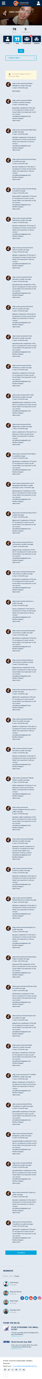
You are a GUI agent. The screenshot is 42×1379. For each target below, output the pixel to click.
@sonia (14, 167)
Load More (21, 1252)
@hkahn (15, 255)
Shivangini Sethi (15, 1310)
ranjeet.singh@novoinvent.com (22, 809)
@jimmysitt (16, 520)
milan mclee (16, 83)
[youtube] (16, 1369)
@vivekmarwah (17, 284)
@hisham (15, 905)
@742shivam (16, 994)
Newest (5, 1276)
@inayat (15, 756)
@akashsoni (16, 1023)
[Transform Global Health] (21, 3)
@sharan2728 (17, 964)
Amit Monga (32, 189)
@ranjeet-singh (17, 817)
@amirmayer (16, 461)
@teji (14, 785)
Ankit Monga (14, 1282)
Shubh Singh (14, 1301)
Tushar (30, 1192)
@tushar (15, 1200)
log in (22, 74)
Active (11, 1276)
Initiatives (37, 43)
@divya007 (16, 1229)
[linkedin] (12, 1369)
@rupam (15, 935)
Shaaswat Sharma (16, 1292)
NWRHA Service (16, 1336)
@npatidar (15, 108)
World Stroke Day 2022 (21, 1342)
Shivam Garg (32, 986)
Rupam (30, 927)
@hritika (15, 137)
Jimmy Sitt (31, 513)
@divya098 (16, 1111)
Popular (16, 1276)
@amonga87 (16, 196)
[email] (24, 1369)
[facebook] (5, 1369)
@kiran (14, 1082)
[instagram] (20, 1369)
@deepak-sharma (18, 846)
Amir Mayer (32, 454)
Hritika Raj (31, 130)
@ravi (14, 432)
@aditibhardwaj (17, 402)
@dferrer (15, 726)
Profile (7, 43)
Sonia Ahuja (32, 159)
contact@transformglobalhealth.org (25, 1366)
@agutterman (17, 550)
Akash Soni (32, 1015)
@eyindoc (15, 373)
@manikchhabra (17, 1170)
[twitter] (8, 1369)
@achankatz (16, 579)
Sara (29, 601)
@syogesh (15, 1052)
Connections (27, 40)
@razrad (15, 225)
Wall (17, 43)
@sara (14, 609)
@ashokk (15, 876)
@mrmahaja (16, 91)
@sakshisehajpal (17, 1141)
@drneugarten (17, 491)
